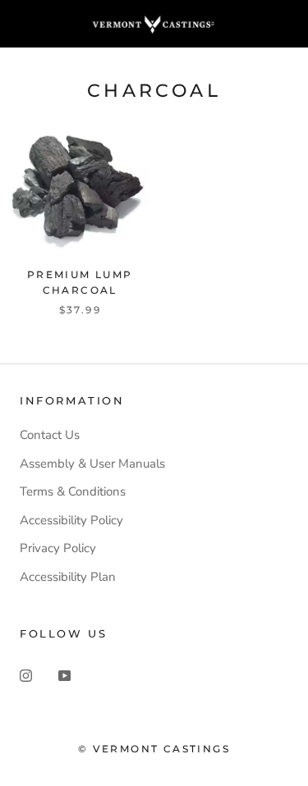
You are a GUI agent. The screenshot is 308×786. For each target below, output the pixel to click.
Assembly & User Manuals (92, 463)
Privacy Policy (58, 548)
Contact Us (50, 435)
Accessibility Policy (71, 520)
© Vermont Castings (154, 749)
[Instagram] (26, 675)
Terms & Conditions (73, 491)
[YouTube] (64, 675)
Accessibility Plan (68, 577)
